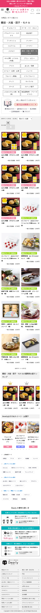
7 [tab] (29, 449)
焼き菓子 (29, 33)
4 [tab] (20, 449)
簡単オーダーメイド (7, 607)
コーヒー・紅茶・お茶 (11, 71)
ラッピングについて (27, 578)
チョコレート (11, 28)
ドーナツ (29, 46)
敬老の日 (5, 494)
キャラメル (29, 81)
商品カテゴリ (5, 569)
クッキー (29, 40)
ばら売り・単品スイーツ (9, 481)
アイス (11, 66)
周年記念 (15, 499)
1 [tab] (12, 449)
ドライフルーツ (29, 76)
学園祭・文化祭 (16, 494)
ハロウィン (27, 494)
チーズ (11, 86)
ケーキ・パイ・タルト (29, 28)
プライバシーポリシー (28, 602)
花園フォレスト (7, 472)
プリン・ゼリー (29, 58)
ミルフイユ (11, 46)
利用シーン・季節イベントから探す (13, 490)
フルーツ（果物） (11, 76)
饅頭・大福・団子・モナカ (29, 52)
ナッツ (11, 81)
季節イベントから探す (7, 598)
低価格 (27, 458)
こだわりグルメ (19, 485)
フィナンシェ (11, 40)
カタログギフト (7, 485)
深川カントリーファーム (18, 467)
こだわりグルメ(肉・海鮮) (11, 93)
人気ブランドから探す (10, 464)
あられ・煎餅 (29, 66)
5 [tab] (23, 449)
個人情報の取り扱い (27, 607)
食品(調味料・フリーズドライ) (29, 93)
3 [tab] (18, 449)
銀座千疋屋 (18, 472)
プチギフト (34, 481)
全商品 (3, 18)
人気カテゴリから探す (10, 477)
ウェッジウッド (29, 472)
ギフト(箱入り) (13, 18)
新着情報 (24, 590)
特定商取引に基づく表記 (28, 598)
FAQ (23, 574)
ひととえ (5, 467)
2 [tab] (15, 449)
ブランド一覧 (5, 578)
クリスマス (6, 499)
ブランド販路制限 (27, 582)
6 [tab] (26, 449)
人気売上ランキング (7, 574)
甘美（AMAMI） (33, 467)
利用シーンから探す (7, 602)
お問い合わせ (25, 586)
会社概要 (24, 594)
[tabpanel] (8, 434)
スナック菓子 (29, 86)
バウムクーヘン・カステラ (11, 34)
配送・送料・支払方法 (28, 569)
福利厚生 (23, 499)
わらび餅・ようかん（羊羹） (11, 59)
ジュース (29, 71)
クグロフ (11, 51)
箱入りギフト (23, 481)
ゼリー (19, 458)
